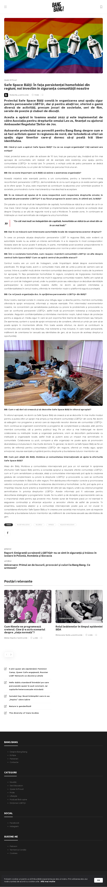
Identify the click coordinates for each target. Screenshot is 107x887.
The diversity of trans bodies (24, 713)
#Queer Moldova (67, 525)
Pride (12, 792)
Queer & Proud (10, 80)
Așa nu (11, 618)
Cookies (13, 853)
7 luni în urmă (21, 638)
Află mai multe (48, 881)
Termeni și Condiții (18, 850)
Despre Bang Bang (18, 752)
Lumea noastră (66, 618)
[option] (28, 615)
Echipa (13, 755)
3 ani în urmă (23, 95)
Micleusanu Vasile (63, 635)
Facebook (14, 823)
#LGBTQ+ (39, 525)
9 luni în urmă (76, 635)
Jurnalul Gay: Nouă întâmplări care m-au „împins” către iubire (29, 698)
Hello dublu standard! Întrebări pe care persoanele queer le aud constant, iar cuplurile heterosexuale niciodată (29, 686)
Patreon (13, 846)
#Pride (51, 525)
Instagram (14, 826)
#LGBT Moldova (23, 525)
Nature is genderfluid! (20, 706)
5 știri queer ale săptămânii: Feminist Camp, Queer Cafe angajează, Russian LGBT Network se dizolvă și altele (28, 672)
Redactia (13, 95)
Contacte (14, 762)
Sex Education (16, 785)
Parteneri (14, 759)
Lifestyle (13, 796)
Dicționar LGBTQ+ (18, 803)
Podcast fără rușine (18, 799)
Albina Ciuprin (10, 638)
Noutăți (13, 782)
